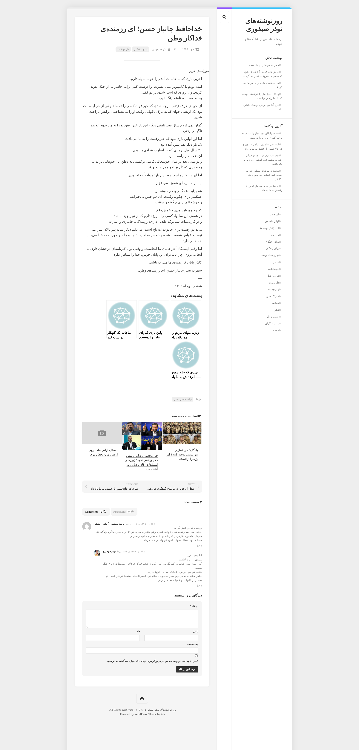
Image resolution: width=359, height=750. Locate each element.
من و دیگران (272, 323)
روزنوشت (273, 289)
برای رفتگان (272, 241)
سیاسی (275, 303)
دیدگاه (194, 606)
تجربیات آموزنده (270, 255)
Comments (93, 511)
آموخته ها (274, 214)
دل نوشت (273, 282)
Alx (163, 714)
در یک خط (273, 275)
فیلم (276, 310)
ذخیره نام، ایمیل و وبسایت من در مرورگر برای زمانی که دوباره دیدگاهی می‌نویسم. (152, 661)
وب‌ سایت (192, 644)
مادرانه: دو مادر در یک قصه (264, 65)
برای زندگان (272, 248)
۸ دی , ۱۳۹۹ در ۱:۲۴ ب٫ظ (131, 551)
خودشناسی (273, 269)
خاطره (275, 262)
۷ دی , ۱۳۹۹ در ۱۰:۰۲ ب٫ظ (140, 524)
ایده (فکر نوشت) (269, 228)
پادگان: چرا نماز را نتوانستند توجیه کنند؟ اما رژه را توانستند (182, 454)
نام (138, 631)
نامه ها (275, 330)
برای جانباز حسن (183, 399)
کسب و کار (273, 316)
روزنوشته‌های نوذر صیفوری (263, 24)
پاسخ (199, 545)
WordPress (141, 714)
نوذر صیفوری (160, 49)
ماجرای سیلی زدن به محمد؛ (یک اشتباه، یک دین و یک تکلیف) (263, 159)
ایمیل (195, 631)
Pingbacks (121, 511)
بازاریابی (274, 234)
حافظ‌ (276, 186)
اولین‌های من (272, 221)
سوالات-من (272, 296)
